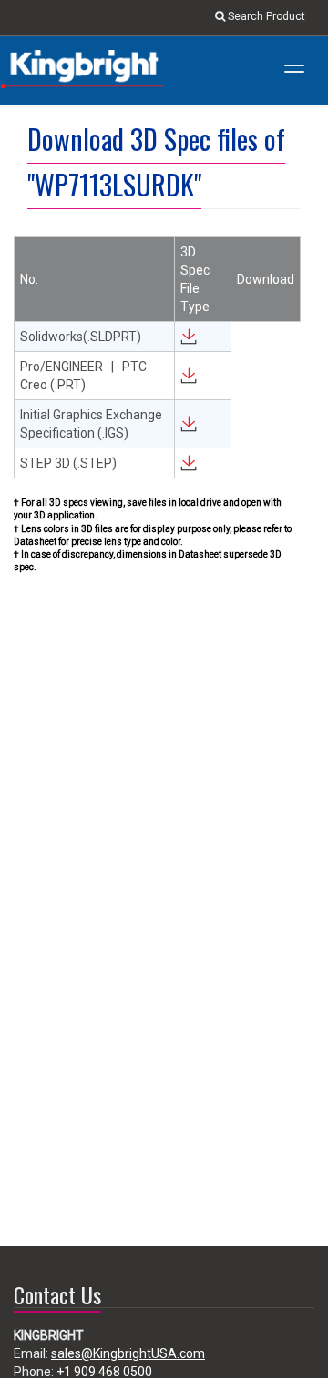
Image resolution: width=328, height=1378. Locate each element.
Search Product (265, 16)
